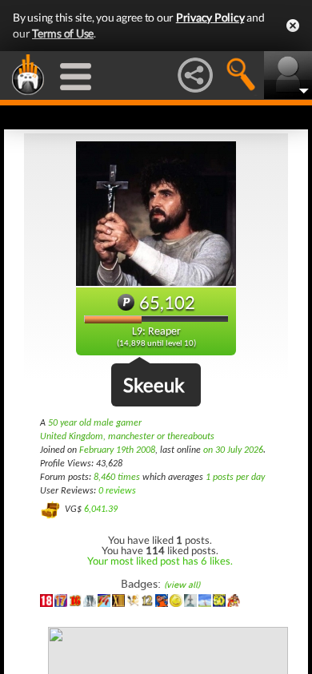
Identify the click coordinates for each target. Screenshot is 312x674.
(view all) (182, 585)
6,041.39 (101, 509)
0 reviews (117, 491)
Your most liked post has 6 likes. (160, 560)
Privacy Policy (210, 17)
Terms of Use (63, 33)
